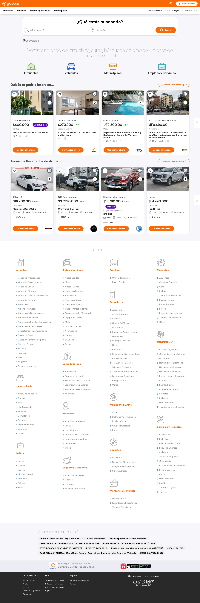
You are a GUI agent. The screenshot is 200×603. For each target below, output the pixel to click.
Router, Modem (119, 358)
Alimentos (164, 277)
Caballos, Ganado (168, 282)
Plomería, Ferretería (169, 389)
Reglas (48, 591)
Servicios (163, 393)
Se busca (22, 420)
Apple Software (120, 314)
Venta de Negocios (168, 456)
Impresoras (117, 336)
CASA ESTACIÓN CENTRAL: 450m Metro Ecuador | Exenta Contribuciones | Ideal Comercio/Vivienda (88, 553)
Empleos (115, 270)
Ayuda (25, 584)
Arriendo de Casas (27, 308)
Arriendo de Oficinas (28, 317)
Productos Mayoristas (170, 443)
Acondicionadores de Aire (125, 371)
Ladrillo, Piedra (166, 384)
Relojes (21, 483)
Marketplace (60, 10)
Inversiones (164, 434)
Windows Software (121, 367)
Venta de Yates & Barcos (77, 389)
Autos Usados (72, 277)
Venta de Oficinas (27, 291)
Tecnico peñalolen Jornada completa (128, 538)
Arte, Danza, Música (75, 421)
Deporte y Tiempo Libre (124, 462)
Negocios (22, 361)
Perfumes (22, 478)
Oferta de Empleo (121, 277)
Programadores (167, 469)
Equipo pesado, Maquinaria (78, 313)
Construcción (165, 341)
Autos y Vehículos (73, 270)
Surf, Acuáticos (119, 470)
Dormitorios (24, 415)
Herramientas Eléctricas (171, 362)
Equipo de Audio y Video (124, 332)
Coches (69, 479)
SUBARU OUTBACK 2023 (151, 553)
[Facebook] (135, 582)
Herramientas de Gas (169, 371)
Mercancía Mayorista (123, 490)
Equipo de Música (74, 317)
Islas (20, 357)
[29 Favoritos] (59, 94)
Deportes (115, 450)
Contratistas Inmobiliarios (172, 354)
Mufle (67, 322)
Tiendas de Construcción (171, 406)
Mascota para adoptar (170, 313)
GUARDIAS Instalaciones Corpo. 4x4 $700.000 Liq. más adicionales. (73, 538)
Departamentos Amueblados (32, 330)
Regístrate (27, 594)
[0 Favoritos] (105, 94)
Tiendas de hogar (26, 424)
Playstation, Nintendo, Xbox (126, 354)
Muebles (22, 411)
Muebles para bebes (75, 488)
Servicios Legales (167, 487)
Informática (118, 327)
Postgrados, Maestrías (76, 439)
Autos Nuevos (72, 286)
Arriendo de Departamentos (32, 313)
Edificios (22, 348)
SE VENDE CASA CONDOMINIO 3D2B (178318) (61, 548)
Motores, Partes (73, 326)
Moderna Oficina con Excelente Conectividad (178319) (129, 543)
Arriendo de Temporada (30, 326)
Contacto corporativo (31, 591)
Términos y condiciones (54, 580)
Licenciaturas (71, 430)
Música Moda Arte (121, 404)
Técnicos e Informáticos (77, 434)
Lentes (21, 469)
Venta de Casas (26, 286)
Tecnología (116, 302)
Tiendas (73, 584)
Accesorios (70, 295)
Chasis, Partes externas (76, 308)
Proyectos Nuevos (27, 366)
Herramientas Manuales (171, 367)
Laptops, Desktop (121, 340)
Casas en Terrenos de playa (32, 339)
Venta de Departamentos (31, 282)
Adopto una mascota (170, 317)
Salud (162, 483)
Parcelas (22, 353)
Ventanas (22, 429)
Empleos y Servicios (40, 10)
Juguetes (69, 484)
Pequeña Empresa (168, 447)
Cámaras (116, 318)
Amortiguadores (73, 300)
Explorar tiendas (155, 11)
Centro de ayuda (191, 11)
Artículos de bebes (74, 475)
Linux (114, 345)
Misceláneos (165, 358)
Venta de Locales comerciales (33, 295)
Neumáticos (71, 330)
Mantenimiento (166, 402)
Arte (114, 412)
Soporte (26, 587)
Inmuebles (7, 10)
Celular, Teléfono (120, 323)
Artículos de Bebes (27, 393)
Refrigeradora (119, 380)
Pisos (20, 402)
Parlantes (117, 349)
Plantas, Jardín (25, 406)
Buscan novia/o (166, 300)
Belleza (20, 453)
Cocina (21, 398)
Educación (69, 413)
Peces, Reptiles (166, 304)
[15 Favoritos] (14, 94)
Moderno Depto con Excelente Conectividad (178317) (137, 548)
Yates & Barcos (72, 364)
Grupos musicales (121, 425)
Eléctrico (163, 380)
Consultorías (165, 461)
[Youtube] (152, 582)
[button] (50, 103)
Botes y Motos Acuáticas (77, 380)
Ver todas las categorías (79, 580)
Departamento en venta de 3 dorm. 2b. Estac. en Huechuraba (69, 543)
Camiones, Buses (73, 304)
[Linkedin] (148, 582)
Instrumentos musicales (124, 416)
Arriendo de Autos (74, 291)
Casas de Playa (25, 335)
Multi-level (164, 439)
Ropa (20, 487)
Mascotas (163, 270)
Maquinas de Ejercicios (123, 466)
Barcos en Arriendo (74, 376)
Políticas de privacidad (54, 584)
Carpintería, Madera (169, 349)
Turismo (163, 492)
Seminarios (70, 443)
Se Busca (69, 339)
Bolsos (21, 461)
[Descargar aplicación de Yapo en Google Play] (145, 566)
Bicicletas (117, 457)
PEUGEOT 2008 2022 (96, 548)
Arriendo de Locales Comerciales (34, 322)
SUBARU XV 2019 (175, 548)
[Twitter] (143, 582)
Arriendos (23, 304)
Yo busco (69, 393)
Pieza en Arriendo (26, 344)
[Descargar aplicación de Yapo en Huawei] (123, 566)
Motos (68, 282)
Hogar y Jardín (24, 386)
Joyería (21, 465)
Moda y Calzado (26, 474)
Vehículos (21, 10)
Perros (162, 308)
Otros (21, 433)
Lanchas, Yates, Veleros (76, 384)
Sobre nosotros (29, 580)
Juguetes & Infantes (75, 467)
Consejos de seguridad (173, 11)
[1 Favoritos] (59, 170)
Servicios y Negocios (169, 427)
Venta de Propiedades (29, 277)
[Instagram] (139, 582)
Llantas (68, 335)
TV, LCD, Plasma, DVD (122, 362)
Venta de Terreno (27, 300)
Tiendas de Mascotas (170, 295)
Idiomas (69, 425)
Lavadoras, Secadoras (123, 376)
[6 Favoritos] (14, 170)
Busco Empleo (119, 282)
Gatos (162, 286)
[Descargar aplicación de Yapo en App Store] (133, 566)
